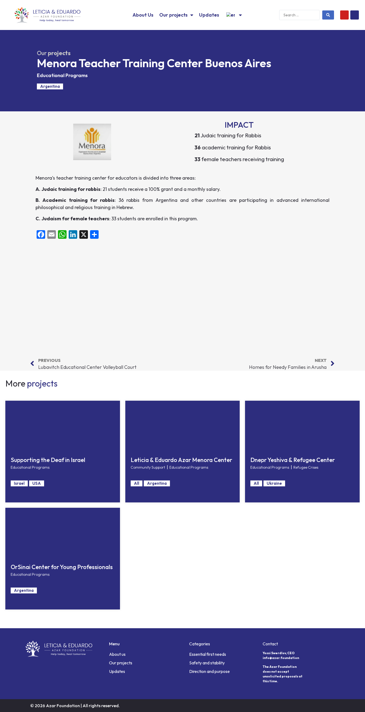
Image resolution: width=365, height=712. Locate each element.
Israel (19, 483)
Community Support (148, 467)
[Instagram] (354, 15)
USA (36, 483)
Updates (209, 15)
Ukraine (274, 483)
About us (117, 654)
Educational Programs (62, 75)
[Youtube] (344, 15)
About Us (143, 15)
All (136, 483)
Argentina (50, 86)
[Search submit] (328, 15)
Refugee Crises (305, 467)
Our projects (173, 15)
